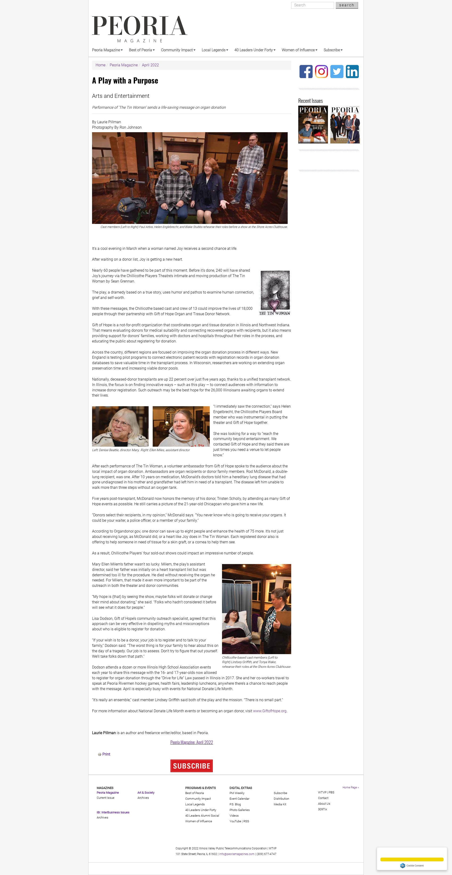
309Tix (322, 809)
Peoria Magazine (106, 50)
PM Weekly (237, 793)
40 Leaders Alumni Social (202, 815)
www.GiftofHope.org (270, 711)
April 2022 (150, 65)
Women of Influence (298, 50)
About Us (324, 803)
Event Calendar (239, 798)
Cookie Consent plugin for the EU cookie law (412, 865)
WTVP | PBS (326, 792)
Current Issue (105, 797)
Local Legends (214, 50)
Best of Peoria (140, 50)
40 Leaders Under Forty (253, 50)
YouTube (235, 821)
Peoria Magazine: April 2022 (191, 742)
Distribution (281, 798)
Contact (323, 798)
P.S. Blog (235, 804)
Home (100, 65)
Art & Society (145, 792)
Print (106, 754)
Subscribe (332, 50)
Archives (102, 817)
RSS (246, 821)
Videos (234, 815)
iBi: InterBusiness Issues (113, 812)
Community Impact (177, 50)
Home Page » (351, 787)
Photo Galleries (240, 810)
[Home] (139, 29)
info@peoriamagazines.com (236, 854)
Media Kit (280, 804)
